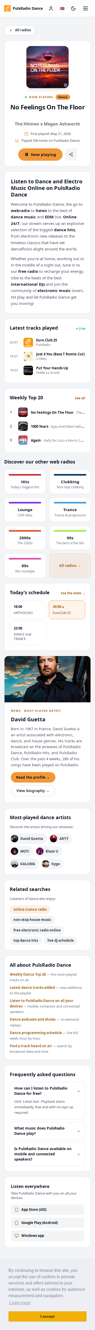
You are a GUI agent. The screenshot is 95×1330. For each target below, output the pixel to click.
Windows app (32, 1235)
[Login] (51, 8)
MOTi (24, 851)
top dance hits (25, 940)
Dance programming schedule (36, 1032)
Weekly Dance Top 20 (28, 974)
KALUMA (27, 864)
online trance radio (30, 909)
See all (80, 398)
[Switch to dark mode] (73, 8)
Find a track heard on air (31, 1046)
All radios (23, 30)
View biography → (33, 790)
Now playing (43, 154)
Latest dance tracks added (32, 987)
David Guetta (31, 838)
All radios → (70, 565)
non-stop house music (32, 919)
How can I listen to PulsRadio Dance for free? (47, 1091)
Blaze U (52, 851)
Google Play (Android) (39, 1222)
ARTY (63, 838)
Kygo (55, 864)
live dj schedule (61, 940)
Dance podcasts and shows (32, 1019)
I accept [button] (47, 1316)
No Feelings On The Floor (47, 107)
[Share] (71, 154)
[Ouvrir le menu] (85, 8)
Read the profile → (33, 777)
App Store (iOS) (33, 1209)
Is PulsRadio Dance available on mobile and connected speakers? (47, 1154)
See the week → (73, 593)
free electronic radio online (37, 930)
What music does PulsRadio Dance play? (47, 1131)
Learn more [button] (20, 1303)
